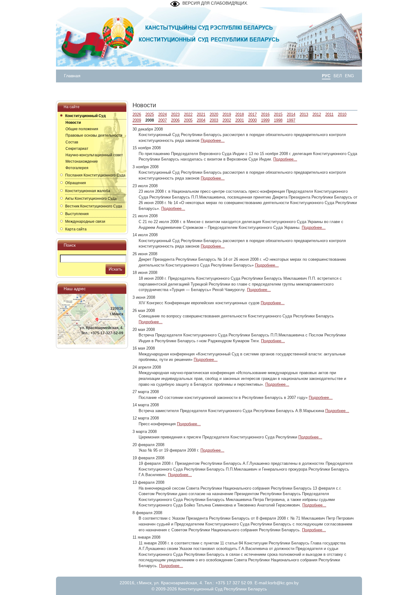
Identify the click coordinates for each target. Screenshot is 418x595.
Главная (72, 75)
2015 (278, 114)
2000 (252, 120)
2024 (162, 114)
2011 (329, 114)
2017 (252, 114)
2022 (188, 114)
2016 (265, 114)
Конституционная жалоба (87, 191)
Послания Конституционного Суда (95, 175)
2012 (316, 114)
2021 (201, 114)
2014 (291, 114)
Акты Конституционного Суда (91, 198)
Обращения (75, 183)
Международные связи (85, 221)
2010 (342, 114)
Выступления (77, 214)
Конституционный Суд (85, 116)
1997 (291, 120)
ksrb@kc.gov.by (283, 582)
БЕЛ (338, 75)
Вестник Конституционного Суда (93, 206)
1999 (265, 120)
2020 (214, 114)
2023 (175, 114)
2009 (136, 120)
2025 (149, 114)
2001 (239, 120)
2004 (201, 120)
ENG (349, 75)
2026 (136, 114)
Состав (71, 142)
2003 (214, 120)
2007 (162, 120)
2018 (239, 114)
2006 (175, 120)
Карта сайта (76, 229)
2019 (226, 114)
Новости (73, 122)
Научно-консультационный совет (94, 155)
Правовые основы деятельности (93, 135)
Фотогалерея (76, 168)
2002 (226, 120)
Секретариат (76, 148)
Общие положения (81, 129)
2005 (188, 120)
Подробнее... (213, 140)
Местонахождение (81, 161)
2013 (304, 114)
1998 (278, 120)
